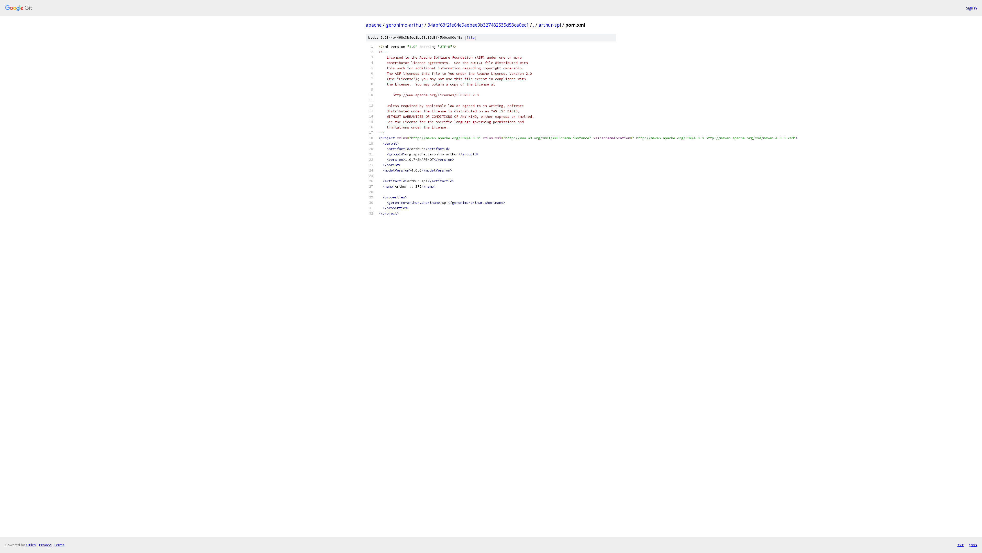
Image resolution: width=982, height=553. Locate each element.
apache (374, 25)
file (470, 37)
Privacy (45, 545)
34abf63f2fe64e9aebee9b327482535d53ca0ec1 (478, 25)
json (973, 545)
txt (960, 545)
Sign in (971, 8)
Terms (59, 545)
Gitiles (31, 545)
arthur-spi (550, 25)
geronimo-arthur (404, 25)
